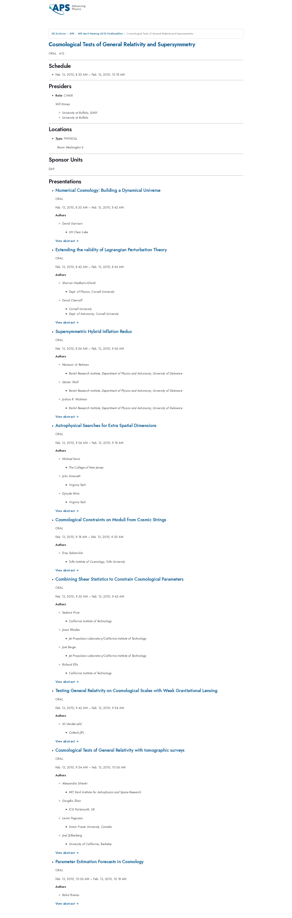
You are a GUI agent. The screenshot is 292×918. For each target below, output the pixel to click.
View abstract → (67, 241)
